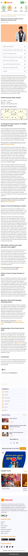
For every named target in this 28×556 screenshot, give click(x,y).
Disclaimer (3, 527)
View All (25, 471)
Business (6, 394)
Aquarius (19, 342)
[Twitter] (10, 547)
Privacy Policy (4, 525)
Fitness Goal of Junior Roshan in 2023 (10, 60)
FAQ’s (2, 523)
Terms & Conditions (5, 531)
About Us (3, 522)
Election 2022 (7, 397)
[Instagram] (2, 547)
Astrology (6, 391)
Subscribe (23, 448)
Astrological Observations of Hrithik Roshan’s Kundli (13, 50)
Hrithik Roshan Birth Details (8, 46)
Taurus (10, 338)
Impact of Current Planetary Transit (9, 53)
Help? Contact (4, 533)
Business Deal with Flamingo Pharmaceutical (11, 64)
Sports (6, 410)
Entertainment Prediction (12, 14)
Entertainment (7, 400)
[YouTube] (12, 547)
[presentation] (26, 483)
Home (2, 14)
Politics (6, 407)
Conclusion (5, 71)
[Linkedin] (7, 547)
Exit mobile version (14, 554)
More (24, 414)
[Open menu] (2, 2)
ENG (25, 2)
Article (5, 14)
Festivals (6, 404)
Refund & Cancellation (6, 529)
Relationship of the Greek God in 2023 (10, 67)
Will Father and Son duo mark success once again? (13, 57)
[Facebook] (4, 547)
